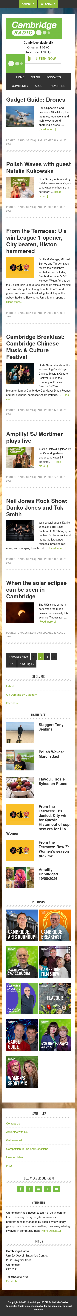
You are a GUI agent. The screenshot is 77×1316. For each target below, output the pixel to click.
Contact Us (13, 1123)
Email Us (11, 1281)
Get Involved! (14, 1140)
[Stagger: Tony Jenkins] (20, 733)
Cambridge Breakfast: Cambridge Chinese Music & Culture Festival (35, 346)
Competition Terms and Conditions (27, 1149)
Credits (64, 1302)
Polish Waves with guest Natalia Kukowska (38, 167)
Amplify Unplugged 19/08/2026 (48, 874)
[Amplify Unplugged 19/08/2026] (20, 878)
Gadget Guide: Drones (35, 99)
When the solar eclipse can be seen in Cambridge (36, 589)
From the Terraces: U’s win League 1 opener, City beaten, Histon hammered (36, 241)
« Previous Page (18, 656)
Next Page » (27, 664)
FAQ (9, 1165)
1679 (11, 664)
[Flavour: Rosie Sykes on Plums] (20, 788)
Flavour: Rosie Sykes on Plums (53, 781)
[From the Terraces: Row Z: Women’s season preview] (20, 851)
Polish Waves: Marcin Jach (51, 754)
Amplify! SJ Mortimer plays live (34, 437)
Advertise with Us (17, 1132)
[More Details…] (51, 1230)
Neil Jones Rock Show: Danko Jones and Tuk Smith (37, 507)
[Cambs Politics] (22, 998)
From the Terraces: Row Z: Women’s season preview (54, 848)
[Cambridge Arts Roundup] (22, 925)
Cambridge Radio (34, 29)
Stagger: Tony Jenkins (51, 727)
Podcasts (12, 703)
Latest (10, 686)
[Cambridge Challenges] (22, 962)
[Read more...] (47, 129)
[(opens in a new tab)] (55, 925)
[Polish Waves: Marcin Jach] (20, 761)
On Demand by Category (21, 694)
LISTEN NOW (46, 58)
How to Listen (14, 1157)
